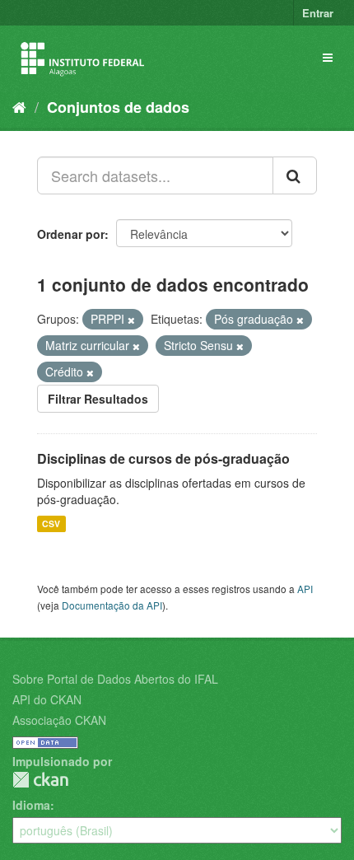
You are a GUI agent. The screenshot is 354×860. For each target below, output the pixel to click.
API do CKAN (47, 699)
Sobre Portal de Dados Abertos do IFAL (115, 679)
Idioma (31, 805)
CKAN (40, 779)
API (305, 589)
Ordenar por (71, 234)
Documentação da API (112, 605)
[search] (294, 175)
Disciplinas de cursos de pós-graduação (163, 458)
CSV (51, 523)
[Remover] (131, 319)
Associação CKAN (59, 720)
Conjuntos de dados (118, 107)
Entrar (317, 13)
